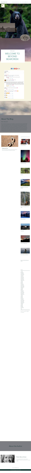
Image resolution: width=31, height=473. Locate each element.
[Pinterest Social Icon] (17, 68)
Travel (21, 312)
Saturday (24, 311)
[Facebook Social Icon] (11, 68)
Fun (23, 310)
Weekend (23, 312)
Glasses (25, 310)
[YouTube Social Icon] (16, 68)
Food (22, 310)
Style (25, 311)
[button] (15, 33)
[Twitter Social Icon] (13, 68)
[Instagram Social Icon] (19, 68)
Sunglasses (28, 311)
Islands (29, 310)
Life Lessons (22, 311)
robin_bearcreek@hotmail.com (15, 467)
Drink (21, 310)
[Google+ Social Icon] (14, 68)
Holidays (27, 310)
